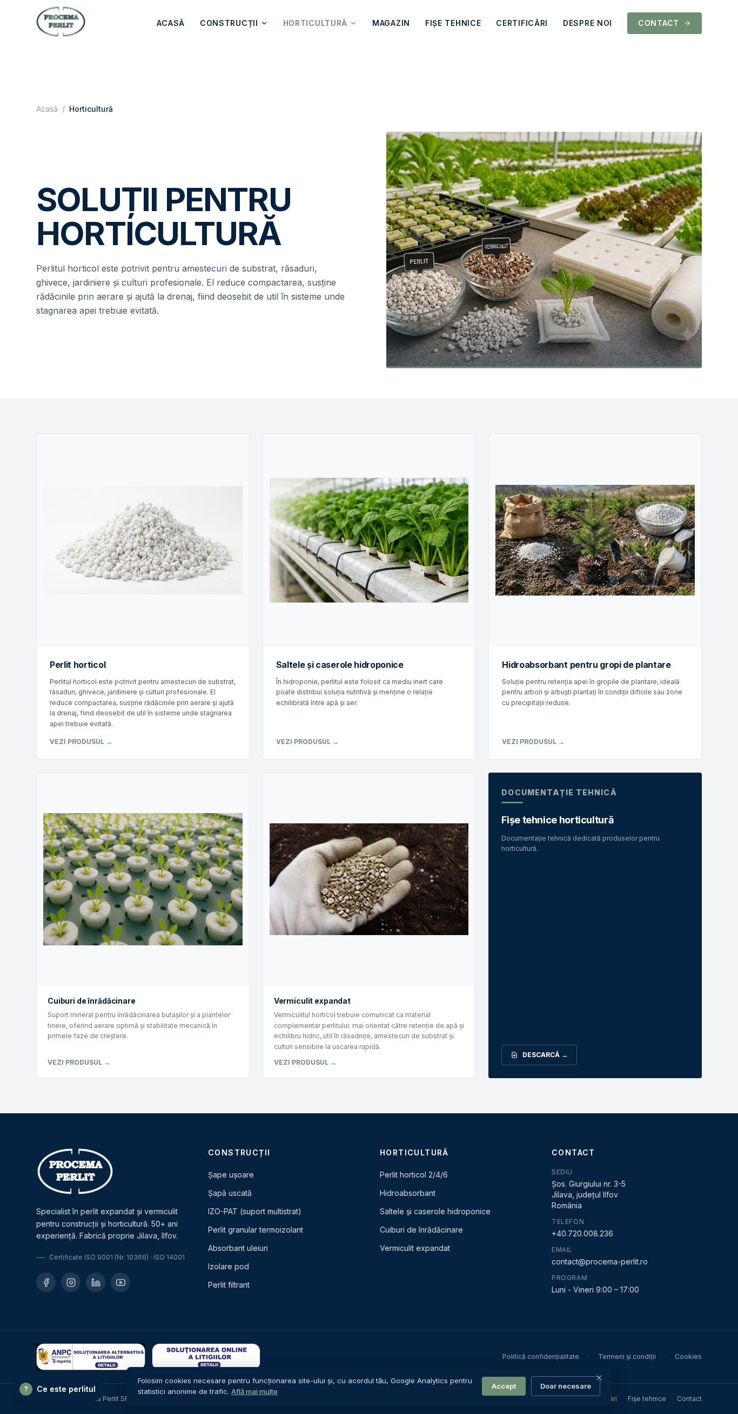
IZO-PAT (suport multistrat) (254, 1211)
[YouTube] (120, 1282)
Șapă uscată (230, 1192)
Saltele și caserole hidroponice (435, 1211)
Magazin (391, 23)
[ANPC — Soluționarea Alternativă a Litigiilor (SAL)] (90, 1356)
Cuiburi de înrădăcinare (421, 1229)
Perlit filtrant (229, 1284)
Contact (658, 23)
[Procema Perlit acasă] (60, 23)
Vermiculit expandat (415, 1248)
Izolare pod (228, 1266)
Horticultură (315, 23)
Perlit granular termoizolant (255, 1229)
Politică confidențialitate (540, 1356)
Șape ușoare (231, 1174)
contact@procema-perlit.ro (600, 1261)
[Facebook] (46, 1282)
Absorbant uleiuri (238, 1248)
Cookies (688, 1356)
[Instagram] (70, 1282)
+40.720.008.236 (582, 1233)
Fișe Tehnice (453, 23)
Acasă (171, 23)
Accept (504, 1386)
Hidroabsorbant (407, 1192)
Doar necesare (565, 1386)
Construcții (229, 23)
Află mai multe (254, 1391)
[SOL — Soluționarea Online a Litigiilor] (206, 1356)
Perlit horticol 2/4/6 (414, 1174)
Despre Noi (587, 23)
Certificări (522, 23)
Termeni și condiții (627, 1356)
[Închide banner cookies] (599, 1377)
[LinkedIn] (95, 1282)
